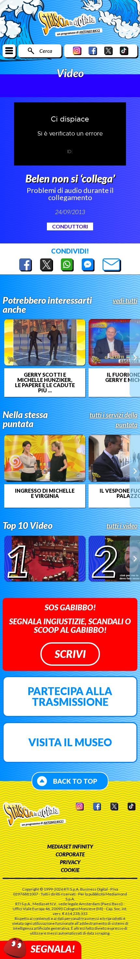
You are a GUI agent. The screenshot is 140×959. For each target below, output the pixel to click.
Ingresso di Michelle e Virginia (45, 493)
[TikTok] (124, 50)
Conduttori (70, 226)
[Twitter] (108, 50)
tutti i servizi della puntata (113, 420)
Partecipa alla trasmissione (70, 696)
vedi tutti (125, 300)
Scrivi (70, 653)
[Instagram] (77, 50)
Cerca (45, 51)
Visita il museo (70, 742)
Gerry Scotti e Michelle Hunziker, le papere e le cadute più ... (45, 382)
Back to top (75, 781)
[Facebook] (93, 50)
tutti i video (121, 526)
